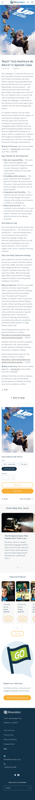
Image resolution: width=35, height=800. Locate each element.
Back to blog (18, 397)
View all (26, 508)
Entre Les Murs (22, 604)
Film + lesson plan (9, 464)
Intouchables (7, 604)
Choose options (8, 619)
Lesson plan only (9, 469)
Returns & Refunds (10, 740)
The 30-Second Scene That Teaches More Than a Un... (16, 537)
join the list (15, 149)
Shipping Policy (9, 744)
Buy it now (17, 491)
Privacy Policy (8, 735)
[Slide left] (13, 568)
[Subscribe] (29, 787)
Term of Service (9, 730)
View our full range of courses (17, 698)
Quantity (4, 473)
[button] (2, 2)
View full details (25, 499)
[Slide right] (22, 568)
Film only (24, 464)
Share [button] (6, 390)
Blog (5, 749)
